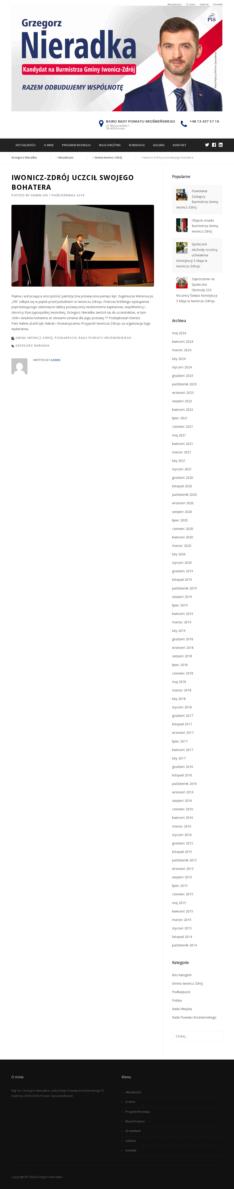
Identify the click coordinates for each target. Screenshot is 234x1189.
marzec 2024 (181, 350)
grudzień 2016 (182, 766)
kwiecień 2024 (182, 341)
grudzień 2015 (182, 843)
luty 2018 (179, 698)
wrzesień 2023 (183, 392)
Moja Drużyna (110, 145)
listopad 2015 (182, 851)
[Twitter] (207, 145)
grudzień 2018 (182, 639)
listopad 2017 (182, 724)
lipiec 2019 (180, 605)
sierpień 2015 (182, 877)
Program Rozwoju (76, 145)
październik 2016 (184, 783)
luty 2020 (179, 554)
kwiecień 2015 (182, 911)
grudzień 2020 (182, 477)
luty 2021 (179, 460)
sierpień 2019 (182, 596)
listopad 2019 (182, 579)
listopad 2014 (182, 936)
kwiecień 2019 (182, 613)
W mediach (137, 145)
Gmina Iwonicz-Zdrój (34, 338)
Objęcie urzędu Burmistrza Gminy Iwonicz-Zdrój (205, 225)
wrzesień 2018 (183, 647)
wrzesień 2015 (183, 868)
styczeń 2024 (182, 367)
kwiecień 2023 (182, 409)
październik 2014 (184, 945)
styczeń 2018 (182, 707)
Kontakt (218, 4)
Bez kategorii (181, 975)
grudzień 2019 (182, 571)
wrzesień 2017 (183, 732)
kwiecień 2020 (182, 537)
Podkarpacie (66, 338)
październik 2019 (184, 588)
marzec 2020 (181, 545)
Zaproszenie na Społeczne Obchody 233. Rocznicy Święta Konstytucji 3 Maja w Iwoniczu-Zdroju (196, 290)
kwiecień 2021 (182, 443)
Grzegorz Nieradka (33, 346)
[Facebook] (214, 145)
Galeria (204, 4)
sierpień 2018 (182, 656)
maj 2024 (179, 333)
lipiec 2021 (180, 418)
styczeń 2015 (182, 928)
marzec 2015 (181, 920)
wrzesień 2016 (183, 792)
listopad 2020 (182, 486)
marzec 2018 (181, 690)
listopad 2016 (182, 775)
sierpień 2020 (182, 512)
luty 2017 (179, 758)
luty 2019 (179, 630)
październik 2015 (184, 860)
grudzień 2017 (182, 715)
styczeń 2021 (182, 469)
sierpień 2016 (182, 800)
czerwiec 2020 (182, 528)
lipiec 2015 (180, 885)
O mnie (190, 4)
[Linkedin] (221, 145)
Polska (177, 1000)
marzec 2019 (181, 622)
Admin (36, 195)
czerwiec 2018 (182, 673)
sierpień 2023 (182, 401)
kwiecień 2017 (182, 750)
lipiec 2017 (180, 741)
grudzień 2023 (182, 375)
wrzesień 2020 (183, 503)
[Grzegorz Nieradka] (117, 58)
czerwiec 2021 (182, 426)
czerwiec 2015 (182, 894)
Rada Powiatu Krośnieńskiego (105, 338)
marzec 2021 (181, 452)
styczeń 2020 (182, 562)
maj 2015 (179, 903)
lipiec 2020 (180, 520)
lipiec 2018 (180, 665)
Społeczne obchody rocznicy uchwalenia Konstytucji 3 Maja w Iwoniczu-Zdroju (197, 255)
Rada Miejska (182, 1009)
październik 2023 (184, 384)
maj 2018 (179, 681)
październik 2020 (184, 494)
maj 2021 (179, 435)
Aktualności (174, 4)
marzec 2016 (181, 826)
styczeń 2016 (182, 835)
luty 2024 (179, 358)
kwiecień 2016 (182, 817)
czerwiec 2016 (182, 809)
